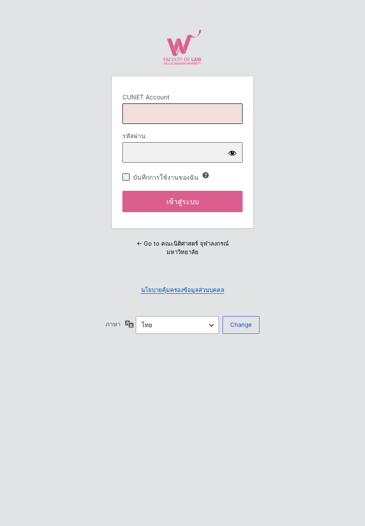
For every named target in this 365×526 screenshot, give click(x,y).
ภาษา (113, 324)
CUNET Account (146, 97)
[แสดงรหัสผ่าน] (232, 152)
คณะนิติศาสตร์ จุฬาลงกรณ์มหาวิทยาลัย (182, 47)
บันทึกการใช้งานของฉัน (166, 177)
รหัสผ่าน (134, 136)
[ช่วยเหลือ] (205, 175)
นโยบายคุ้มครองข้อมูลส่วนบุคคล (182, 289)
